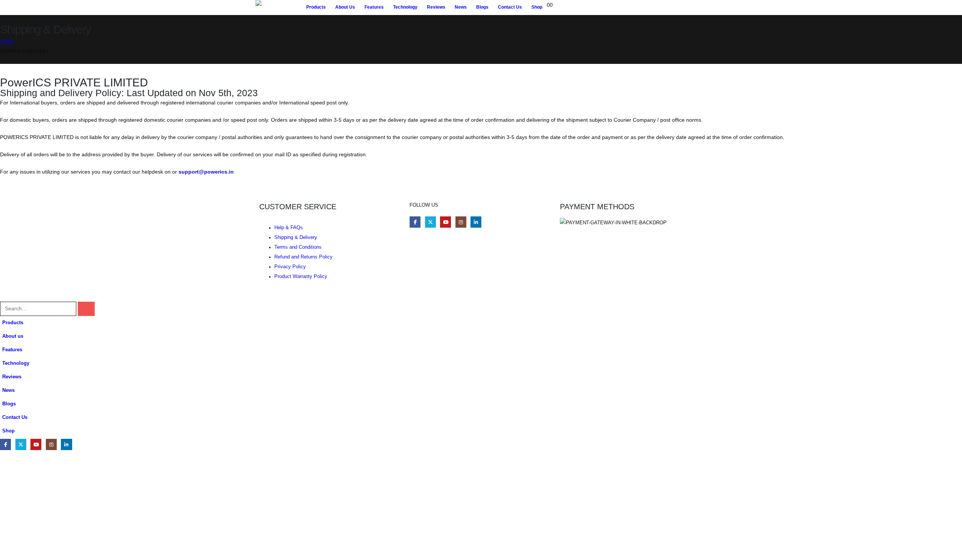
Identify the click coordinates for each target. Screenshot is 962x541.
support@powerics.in (206, 172)
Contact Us (510, 7)
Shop (536, 7)
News (461, 7)
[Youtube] (445, 221)
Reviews (436, 7)
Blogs (482, 7)
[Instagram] (460, 221)
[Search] (86, 309)
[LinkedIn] (475, 221)
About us (345, 7)
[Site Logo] (279, 7)
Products (316, 7)
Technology (405, 7)
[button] (4, 297)
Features (374, 7)
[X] (430, 221)
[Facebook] (415, 221)
